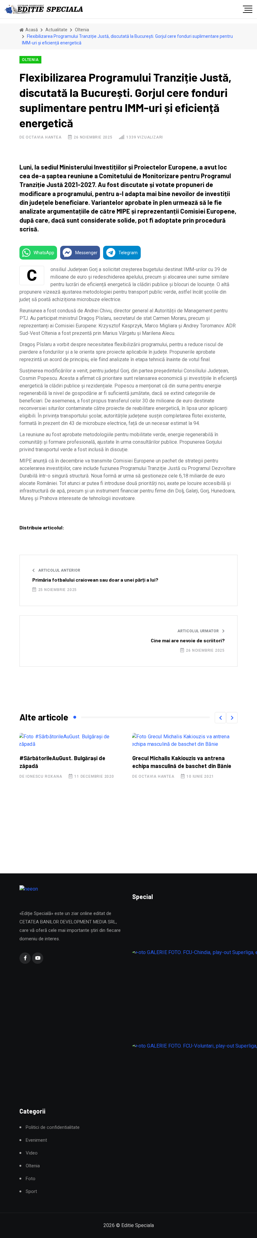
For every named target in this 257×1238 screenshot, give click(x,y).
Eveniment (36, 1140)
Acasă (31, 29)
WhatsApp (44, 252)
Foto (30, 1178)
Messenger (86, 252)
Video (32, 1153)
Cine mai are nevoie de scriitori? (188, 640)
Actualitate (56, 29)
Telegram (128, 252)
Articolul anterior (58, 570)
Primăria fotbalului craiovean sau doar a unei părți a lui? (95, 580)
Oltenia (82, 29)
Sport (31, 1191)
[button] (220, 717)
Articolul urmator (198, 631)
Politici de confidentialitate (53, 1127)
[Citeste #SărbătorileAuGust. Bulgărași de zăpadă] (72, 740)
